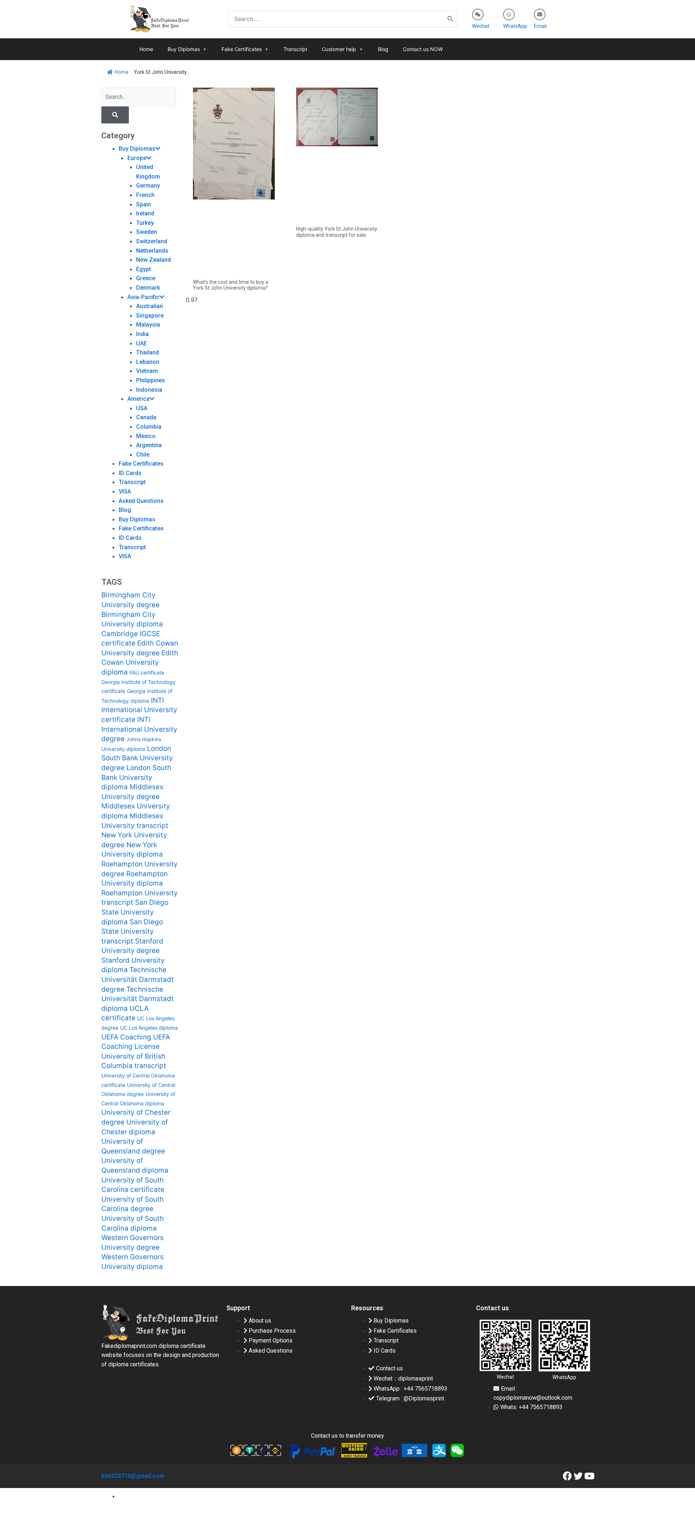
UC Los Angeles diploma (149, 1028)
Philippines (150, 380)
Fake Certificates (242, 49)
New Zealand (153, 259)
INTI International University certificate (139, 710)
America (138, 398)
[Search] (450, 19)
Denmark (148, 287)
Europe (136, 158)
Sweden (146, 231)
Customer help (339, 49)
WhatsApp (515, 26)
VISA (125, 491)
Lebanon (147, 361)
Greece (145, 278)
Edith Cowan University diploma (139, 662)
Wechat (480, 26)
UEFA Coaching (126, 1037)
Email (540, 26)
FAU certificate (147, 672)
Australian (149, 306)
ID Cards (130, 473)
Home (146, 49)
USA (141, 408)
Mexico (146, 436)
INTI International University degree (139, 729)
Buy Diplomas (184, 49)
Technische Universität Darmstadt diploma (137, 999)
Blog (383, 49)
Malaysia (148, 324)
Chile (142, 454)
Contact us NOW (423, 49)
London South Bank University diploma (136, 777)
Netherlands (152, 250)
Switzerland (151, 241)
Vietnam (147, 370)
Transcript (295, 49)
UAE (141, 343)
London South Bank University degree (137, 758)
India (142, 334)
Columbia (148, 426)
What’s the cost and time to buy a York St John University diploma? (230, 285)
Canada (146, 417)
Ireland (145, 213)
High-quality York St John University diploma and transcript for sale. (336, 232)
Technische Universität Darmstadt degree (137, 979)
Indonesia (149, 389)
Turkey (145, 222)
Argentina (149, 445)
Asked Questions (141, 500)
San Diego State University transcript (132, 931)
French (145, 195)
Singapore (150, 315)
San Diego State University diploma (134, 912)
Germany (148, 185)
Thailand (147, 352)
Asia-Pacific (143, 297)
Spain (143, 204)
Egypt (143, 269)
